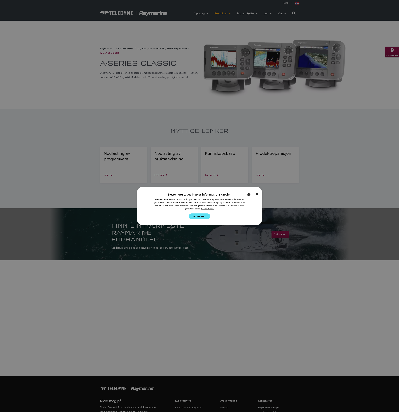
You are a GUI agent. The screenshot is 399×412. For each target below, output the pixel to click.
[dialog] (199, 206)
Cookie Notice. (207, 208)
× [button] (257, 194)
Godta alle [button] (199, 216)
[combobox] (248, 194)
